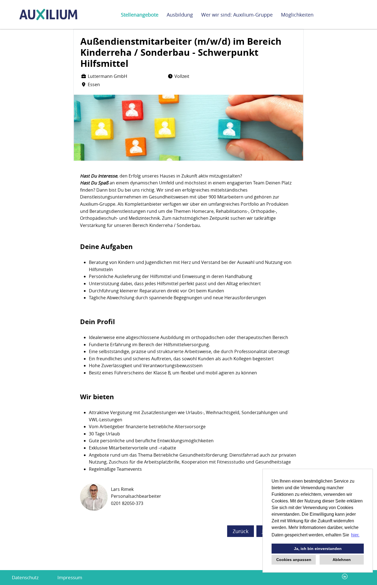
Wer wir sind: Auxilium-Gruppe (237, 14)
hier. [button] (355, 535)
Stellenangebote (139, 14)
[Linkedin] (344, 577)
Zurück (240, 531)
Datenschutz (25, 577)
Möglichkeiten (297, 14)
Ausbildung (180, 14)
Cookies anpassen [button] (293, 559)
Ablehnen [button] (342, 559)
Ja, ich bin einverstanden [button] (318, 548)
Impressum (69, 577)
